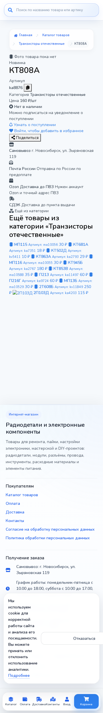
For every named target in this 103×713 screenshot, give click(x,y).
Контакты (15, 520)
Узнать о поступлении (34, 124)
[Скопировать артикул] (28, 88)
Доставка (15, 512)
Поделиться (27, 137)
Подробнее (19, 675)
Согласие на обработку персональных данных (50, 529)
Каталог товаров (22, 495)
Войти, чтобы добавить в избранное (48, 131)
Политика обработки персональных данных (48, 538)
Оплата (13, 503)
